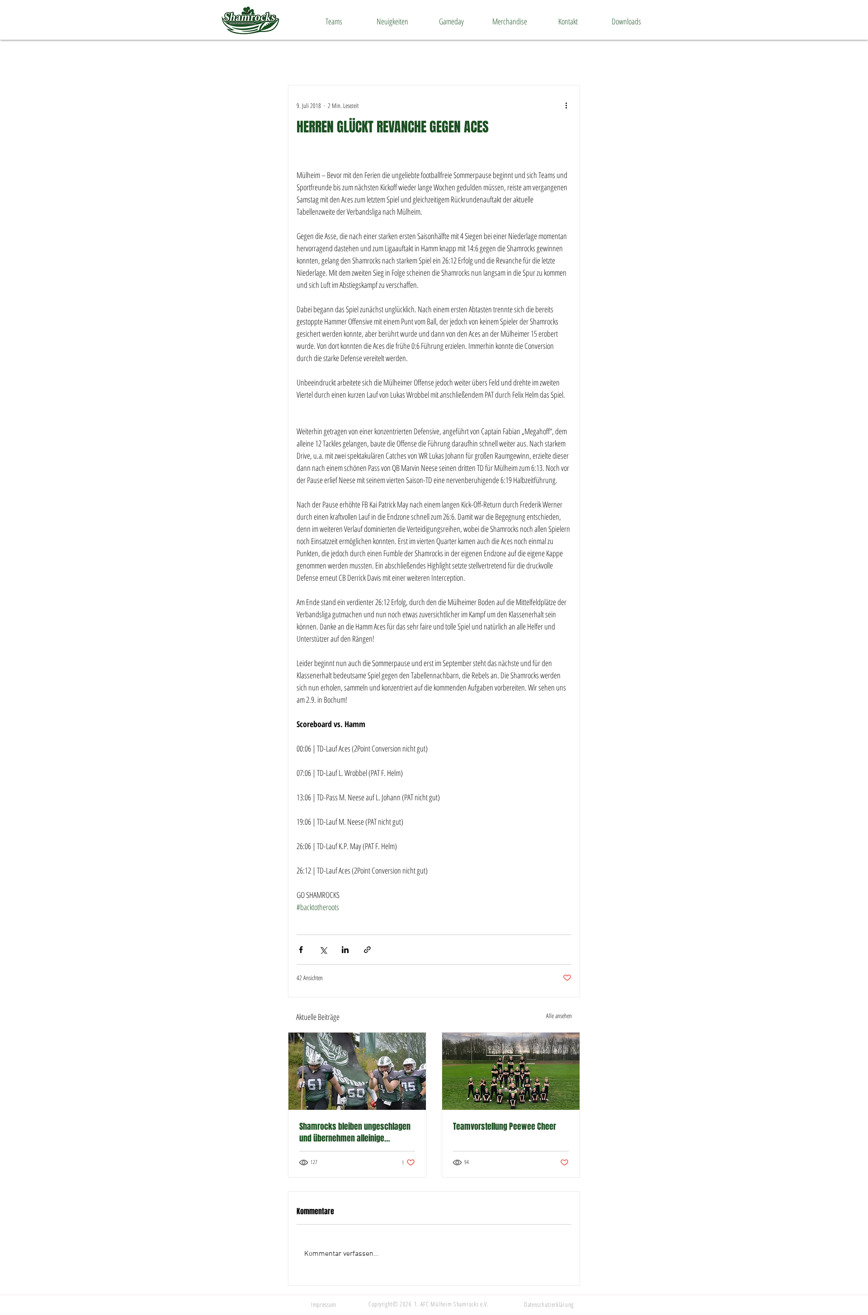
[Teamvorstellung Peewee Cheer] (511, 1071)
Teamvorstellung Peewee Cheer (504, 1126)
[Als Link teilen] (367, 949)
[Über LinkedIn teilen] (345, 949)
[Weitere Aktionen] (566, 105)
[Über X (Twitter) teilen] (323, 949)
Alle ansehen (559, 1015)
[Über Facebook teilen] (301, 949)
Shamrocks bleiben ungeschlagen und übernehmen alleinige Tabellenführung (354, 1132)
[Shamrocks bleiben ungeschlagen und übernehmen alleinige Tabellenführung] (357, 1071)
